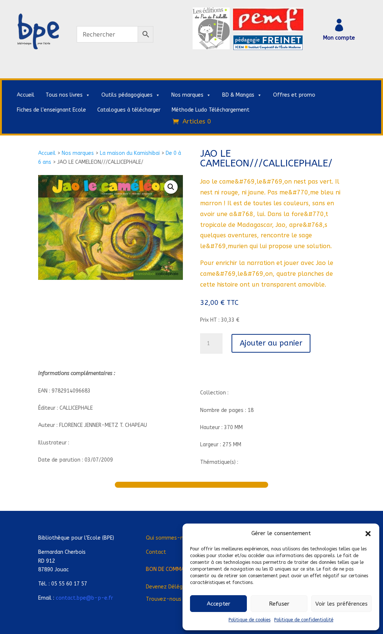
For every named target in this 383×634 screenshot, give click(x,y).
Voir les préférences (341, 603)
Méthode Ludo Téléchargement (210, 110)
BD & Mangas (238, 95)
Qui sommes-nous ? (171, 538)
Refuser (279, 603)
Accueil (25, 95)
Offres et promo (294, 95)
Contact (156, 552)
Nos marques (187, 95)
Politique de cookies (249, 619)
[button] (368, 533)
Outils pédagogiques (127, 95)
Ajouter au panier (271, 343)
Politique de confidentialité (303, 619)
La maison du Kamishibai (130, 153)
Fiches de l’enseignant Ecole (51, 110)
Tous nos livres (64, 95)
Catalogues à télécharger (128, 110)
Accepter (218, 603)
